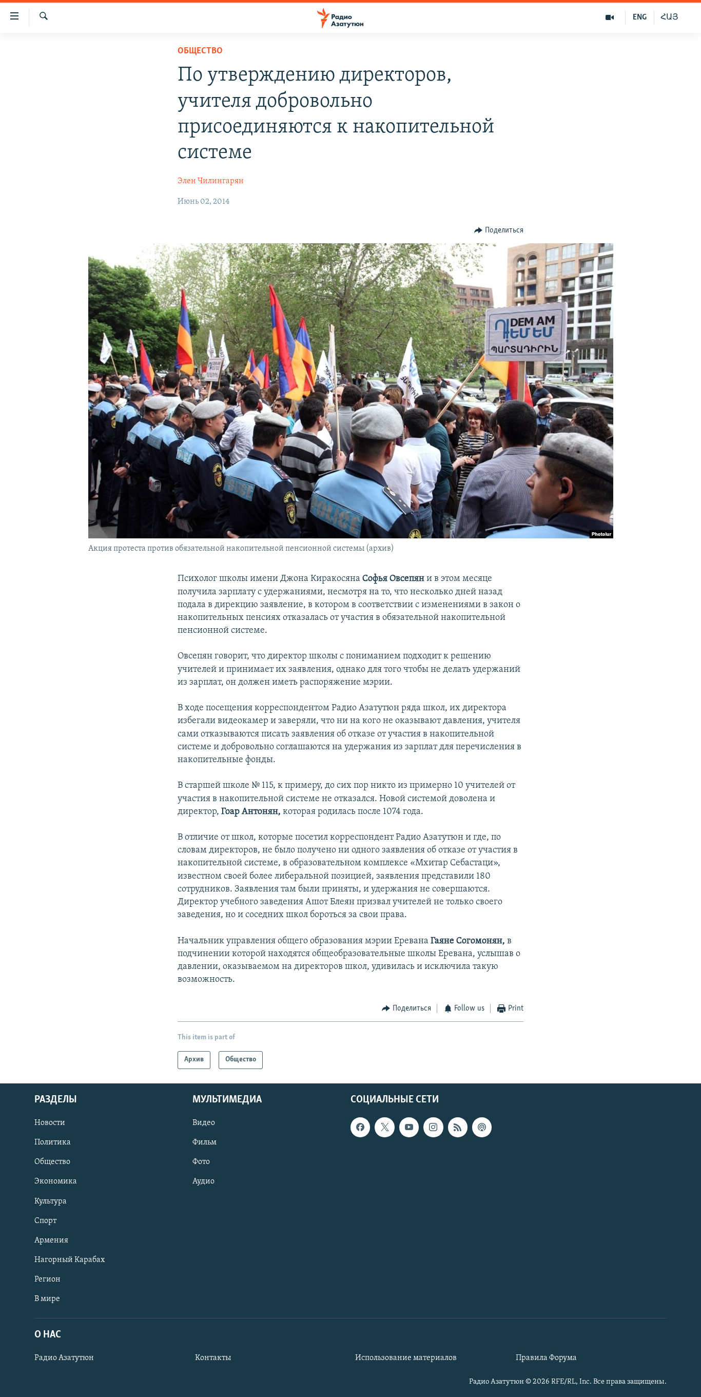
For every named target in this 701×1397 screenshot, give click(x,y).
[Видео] (610, 17)
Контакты (213, 1358)
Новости (49, 1123)
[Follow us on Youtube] (409, 1127)
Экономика (55, 1181)
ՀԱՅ (669, 17)
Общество (200, 51)
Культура (50, 1201)
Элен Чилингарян (211, 181)
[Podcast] (482, 1127)
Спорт (45, 1220)
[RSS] (458, 1127)
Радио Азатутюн (64, 1358)
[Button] (498, 230)
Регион (47, 1279)
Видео (203, 1123)
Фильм (204, 1142)
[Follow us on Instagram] (433, 1127)
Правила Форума (546, 1358)
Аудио (203, 1181)
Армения (51, 1240)
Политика (52, 1142)
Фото (201, 1162)
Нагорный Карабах (69, 1260)
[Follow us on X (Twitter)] (384, 1127)
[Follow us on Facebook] (360, 1127)
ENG (640, 17)
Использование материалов (406, 1358)
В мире (47, 1299)
